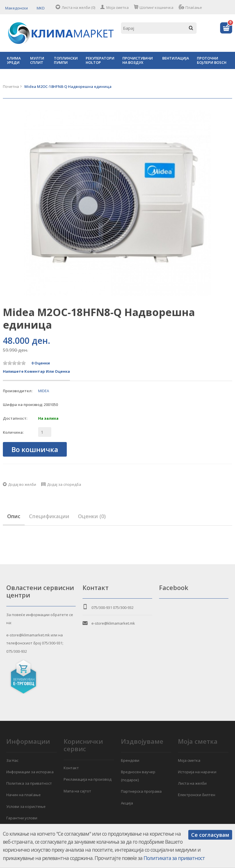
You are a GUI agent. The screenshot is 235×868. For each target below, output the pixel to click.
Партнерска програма (141, 791)
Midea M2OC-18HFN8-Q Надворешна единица (67, 86)
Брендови (130, 760)
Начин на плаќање (23, 794)
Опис (13, 516)
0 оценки (41, 363)
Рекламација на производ (87, 779)
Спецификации (49, 516)
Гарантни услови (21, 817)
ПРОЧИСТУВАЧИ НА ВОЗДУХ (137, 60)
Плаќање (193, 7)
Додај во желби (22, 484)
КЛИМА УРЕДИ (14, 60)
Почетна (11, 86)
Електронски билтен (196, 794)
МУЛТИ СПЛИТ (37, 60)
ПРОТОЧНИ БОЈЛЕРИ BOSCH (211, 60)
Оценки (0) (92, 516)
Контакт (71, 767)
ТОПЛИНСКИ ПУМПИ (66, 60)
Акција (127, 803)
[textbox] (159, 28)
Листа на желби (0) (78, 7)
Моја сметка (117, 7)
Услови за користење (26, 806)
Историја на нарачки (197, 771)
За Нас (12, 760)
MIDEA (43, 390)
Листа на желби (192, 783)
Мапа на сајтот (77, 791)
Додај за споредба (64, 484)
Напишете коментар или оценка (36, 371)
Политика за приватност (29, 783)
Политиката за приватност (174, 858)
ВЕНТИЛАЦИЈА (175, 58)
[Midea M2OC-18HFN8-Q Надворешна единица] (117, 202)
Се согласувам (210, 834)
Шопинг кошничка (156, 7)
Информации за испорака (30, 771)
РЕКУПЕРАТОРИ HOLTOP (100, 60)
